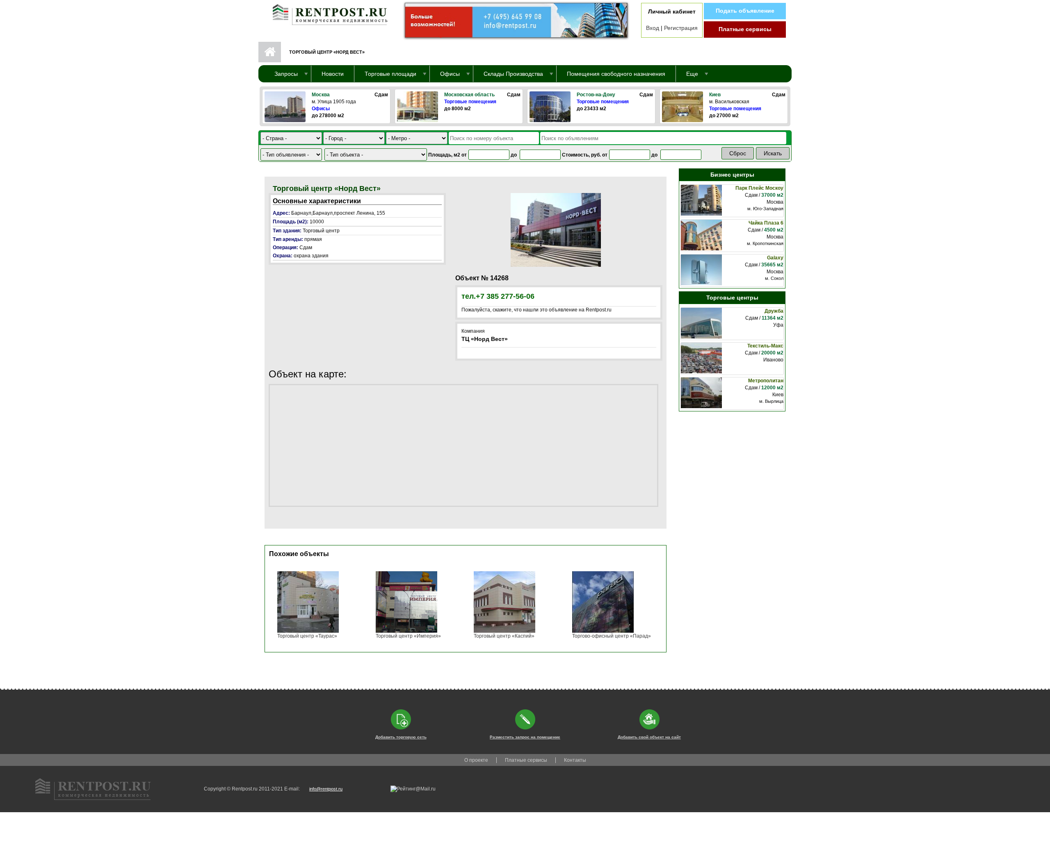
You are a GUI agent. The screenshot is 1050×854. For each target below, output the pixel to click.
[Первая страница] (326, 13)
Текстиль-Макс (765, 346)
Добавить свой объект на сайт (649, 737)
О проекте (476, 760)
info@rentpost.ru (325, 788)
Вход (652, 28)
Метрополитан (765, 381)
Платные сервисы (745, 29)
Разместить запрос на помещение (525, 737)
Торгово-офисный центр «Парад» (611, 636)
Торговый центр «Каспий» (504, 636)
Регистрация (681, 28)
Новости (333, 73)
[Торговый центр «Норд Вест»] (556, 229)
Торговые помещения (470, 101)
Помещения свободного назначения (616, 73)
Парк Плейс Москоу (759, 188)
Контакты (575, 760)
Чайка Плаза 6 (766, 223)
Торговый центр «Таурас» (307, 636)
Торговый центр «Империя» (408, 636)
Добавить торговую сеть (401, 737)
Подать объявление (745, 10)
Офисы (321, 108)
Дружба (774, 311)
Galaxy (775, 258)
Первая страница (269, 52)
